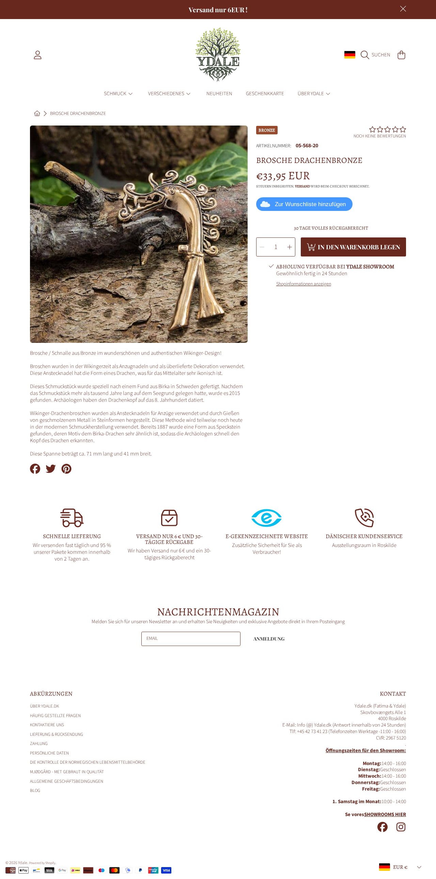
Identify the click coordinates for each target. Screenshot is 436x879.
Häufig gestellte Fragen (55, 716)
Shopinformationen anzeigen (303, 284)
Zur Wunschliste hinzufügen (310, 204)
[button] (377, 54)
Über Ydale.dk (44, 706)
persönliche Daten (49, 753)
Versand (302, 186)
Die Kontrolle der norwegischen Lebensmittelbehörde (87, 762)
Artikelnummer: (273, 146)
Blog (35, 790)
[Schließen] (403, 9)
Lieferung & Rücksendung (56, 734)
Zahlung (39, 744)
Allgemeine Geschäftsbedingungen (66, 781)
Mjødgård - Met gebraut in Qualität (67, 772)
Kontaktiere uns (47, 725)
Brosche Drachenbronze (78, 114)
